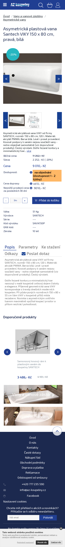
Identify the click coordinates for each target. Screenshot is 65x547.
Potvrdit (48, 517)
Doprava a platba (33, 467)
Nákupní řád (32, 457)
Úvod (6, 16)
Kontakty (32, 447)
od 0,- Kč (38, 183)
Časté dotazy (32, 452)
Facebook (33, 495)
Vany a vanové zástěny (28, 16)
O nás (32, 442)
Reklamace (32, 472)
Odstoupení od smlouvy (32, 477)
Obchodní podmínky (32, 462)
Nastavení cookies (15, 501)
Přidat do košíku (49, 200)
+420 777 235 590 (33, 484)
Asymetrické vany (14, 19)
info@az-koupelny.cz (33, 490)
